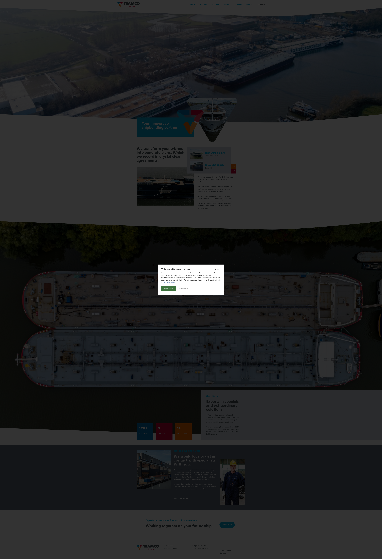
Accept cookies (168, 288)
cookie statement (169, 282)
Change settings (183, 288)
